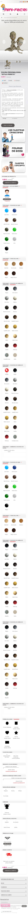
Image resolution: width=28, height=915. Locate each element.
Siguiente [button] (24, 42)
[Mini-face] (14, 8)
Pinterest (5, 83)
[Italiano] (25, 1)
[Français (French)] (20, 1)
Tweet (4, 80)
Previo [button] (4, 42)
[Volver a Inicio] (1, 18)
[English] (21, 1)
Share (10, 80)
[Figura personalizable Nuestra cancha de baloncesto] (7, 64)
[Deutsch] (27, 1)
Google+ (17, 80)
